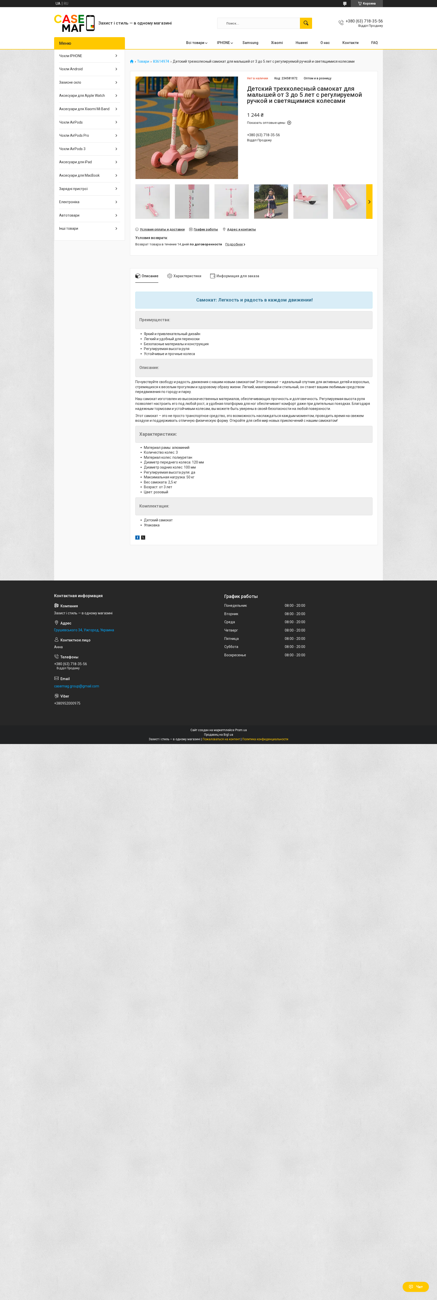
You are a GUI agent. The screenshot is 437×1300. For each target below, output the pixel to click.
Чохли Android (71, 69)
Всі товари (195, 43)
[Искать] (306, 23)
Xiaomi (277, 43)
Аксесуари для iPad (75, 162)
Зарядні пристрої (73, 189)
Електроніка (69, 202)
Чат (419, 1287)
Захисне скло (70, 82)
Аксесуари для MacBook (79, 175)
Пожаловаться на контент (221, 739)
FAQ (374, 43)
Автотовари (69, 215)
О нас (325, 43)
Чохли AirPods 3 (72, 149)
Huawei (302, 43)
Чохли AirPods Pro (74, 135)
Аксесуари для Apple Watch (82, 96)
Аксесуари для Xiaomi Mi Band (84, 109)
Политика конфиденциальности (265, 739)
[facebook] (137, 538)
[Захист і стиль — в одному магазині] (74, 23)
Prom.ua (241, 730)
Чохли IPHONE (70, 56)
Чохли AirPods (71, 122)
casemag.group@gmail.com (76, 686)
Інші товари (68, 228)
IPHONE (223, 43)
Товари (143, 61)
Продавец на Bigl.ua (218, 734)
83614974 (161, 61)
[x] (143, 538)
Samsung (250, 43)
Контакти (350, 43)
